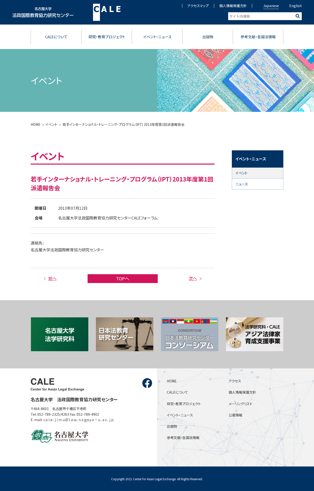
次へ (193, 278)
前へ (52, 278)
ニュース (242, 183)
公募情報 (235, 415)
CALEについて (56, 36)
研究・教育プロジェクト (107, 36)
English (295, 5)
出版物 (207, 36)
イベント (51, 124)
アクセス (235, 380)
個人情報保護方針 (233, 5)
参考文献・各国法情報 (258, 36)
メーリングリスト (240, 403)
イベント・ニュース (157, 36)
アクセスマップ (198, 5)
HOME (35, 124)
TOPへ (122, 278)
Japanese (271, 5)
